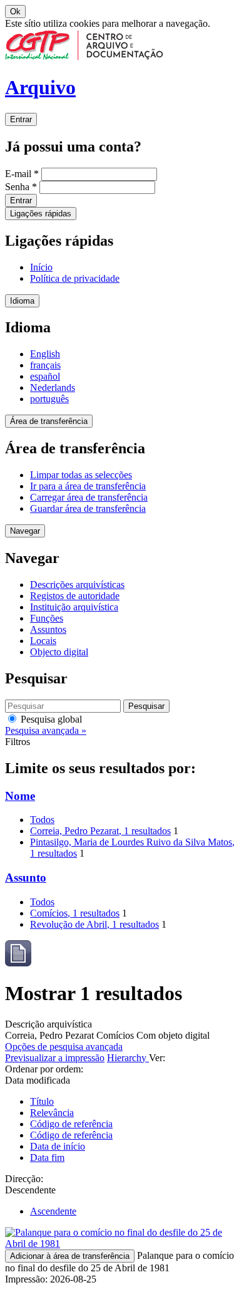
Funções (46, 618)
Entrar (21, 119)
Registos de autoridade (74, 595)
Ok (15, 11)
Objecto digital (59, 652)
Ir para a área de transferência (88, 486)
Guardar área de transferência (88, 508)
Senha (21, 186)
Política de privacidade (74, 278)
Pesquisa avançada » (45, 730)
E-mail (22, 173)
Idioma (22, 301)
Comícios (74, 913)
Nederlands (52, 387)
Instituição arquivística (74, 607)
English (45, 354)
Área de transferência (49, 421)
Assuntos (48, 629)
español (45, 376)
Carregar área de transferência (89, 497)
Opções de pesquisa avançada (64, 1046)
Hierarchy (128, 1057)
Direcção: (24, 1178)
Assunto (25, 877)
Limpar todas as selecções (81, 474)
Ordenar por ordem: (44, 1069)
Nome (20, 795)
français (45, 365)
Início (41, 267)
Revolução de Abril (94, 924)
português (49, 398)
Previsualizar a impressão (54, 1057)
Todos (42, 819)
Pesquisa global (50, 719)
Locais (43, 640)
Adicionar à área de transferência (70, 1256)
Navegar (25, 531)
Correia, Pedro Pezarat (100, 831)
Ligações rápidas (40, 213)
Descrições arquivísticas (77, 584)
